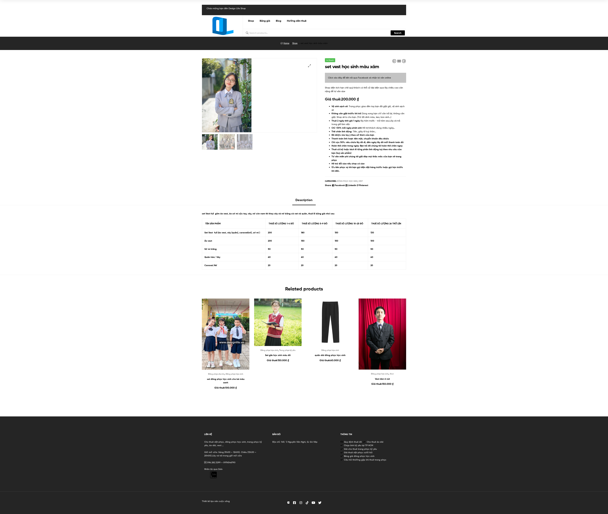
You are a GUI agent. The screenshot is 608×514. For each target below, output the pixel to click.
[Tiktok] (307, 502)
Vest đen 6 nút (382, 378)
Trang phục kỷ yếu (287, 350)
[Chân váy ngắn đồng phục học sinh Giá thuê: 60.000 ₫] (404, 61)
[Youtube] (313, 502)
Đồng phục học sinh (347, 181)
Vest (360, 181)
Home (286, 43)
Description (304, 200)
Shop (295, 43)
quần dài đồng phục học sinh (330, 355)
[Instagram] (300, 502)
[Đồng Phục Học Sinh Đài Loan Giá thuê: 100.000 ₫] (394, 61)
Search (397, 32)
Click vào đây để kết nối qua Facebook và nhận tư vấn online (359, 77)
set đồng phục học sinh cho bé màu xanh (225, 381)
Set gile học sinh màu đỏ (278, 355)
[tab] (304, 201)
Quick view (226, 338)
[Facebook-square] (294, 502)
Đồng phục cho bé (216, 374)
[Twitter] (319, 502)
